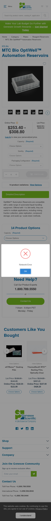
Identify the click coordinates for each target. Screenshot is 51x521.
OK (25, 271)
